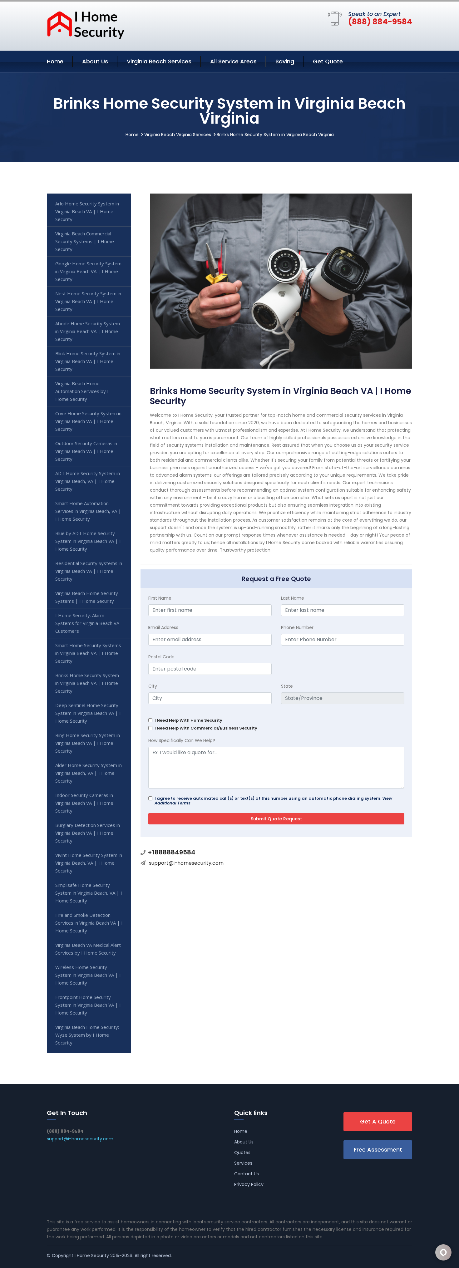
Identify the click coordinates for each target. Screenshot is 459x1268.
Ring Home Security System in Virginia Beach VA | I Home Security (87, 743)
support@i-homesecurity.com (186, 863)
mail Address (163, 627)
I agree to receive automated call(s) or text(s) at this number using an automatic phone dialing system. (273, 800)
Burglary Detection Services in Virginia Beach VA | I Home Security (87, 833)
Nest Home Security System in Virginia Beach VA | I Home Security (88, 301)
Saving (284, 61)
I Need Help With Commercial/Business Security (206, 728)
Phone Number (297, 627)
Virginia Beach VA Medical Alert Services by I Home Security (88, 949)
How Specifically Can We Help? (181, 740)
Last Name (292, 598)
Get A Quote (378, 1121)
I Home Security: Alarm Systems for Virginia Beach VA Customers (87, 623)
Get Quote (328, 61)
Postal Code (161, 657)
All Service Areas (233, 61)
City (152, 686)
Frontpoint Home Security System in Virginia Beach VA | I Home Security (88, 1005)
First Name (159, 598)
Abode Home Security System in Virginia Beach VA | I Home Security (87, 331)
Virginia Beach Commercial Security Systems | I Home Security (84, 241)
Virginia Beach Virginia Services (177, 134)
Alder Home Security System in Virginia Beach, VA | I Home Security (88, 773)
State (287, 686)
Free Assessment (378, 1149)
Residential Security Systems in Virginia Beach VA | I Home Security (88, 571)
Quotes (242, 1152)
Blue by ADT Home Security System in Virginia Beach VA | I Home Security (88, 541)
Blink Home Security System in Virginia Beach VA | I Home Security (87, 361)
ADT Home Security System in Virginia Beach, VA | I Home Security (87, 481)
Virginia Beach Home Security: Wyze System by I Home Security (87, 1035)
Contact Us (246, 1174)
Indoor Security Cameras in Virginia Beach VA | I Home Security (84, 803)
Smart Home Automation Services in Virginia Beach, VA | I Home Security (88, 511)
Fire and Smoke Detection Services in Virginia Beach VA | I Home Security (89, 923)
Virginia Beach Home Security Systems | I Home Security (86, 597)
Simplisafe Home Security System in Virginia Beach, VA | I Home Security (88, 893)
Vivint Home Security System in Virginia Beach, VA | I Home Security (88, 863)
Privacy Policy (249, 1184)
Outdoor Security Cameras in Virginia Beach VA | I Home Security (86, 451)
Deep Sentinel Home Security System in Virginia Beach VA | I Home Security (88, 713)
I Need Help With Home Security (188, 720)
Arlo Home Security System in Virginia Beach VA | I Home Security (87, 211)
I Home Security (92, 1255)
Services (243, 1163)
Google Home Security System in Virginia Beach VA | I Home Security (88, 271)
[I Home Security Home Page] (86, 25)
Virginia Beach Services (159, 61)
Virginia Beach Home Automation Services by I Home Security (82, 391)
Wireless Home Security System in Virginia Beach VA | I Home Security (88, 975)
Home (55, 61)
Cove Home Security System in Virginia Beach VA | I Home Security (88, 421)
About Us (95, 61)
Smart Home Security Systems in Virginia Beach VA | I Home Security (88, 653)
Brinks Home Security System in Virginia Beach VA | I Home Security (87, 683)
